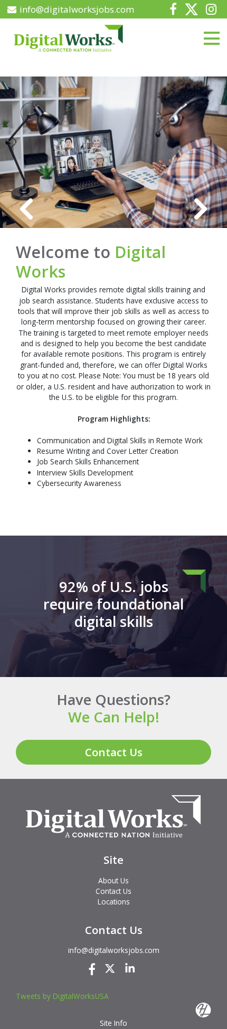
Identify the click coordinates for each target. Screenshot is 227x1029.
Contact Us (114, 752)
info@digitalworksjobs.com (77, 9)
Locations (114, 902)
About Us (113, 880)
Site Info (113, 1023)
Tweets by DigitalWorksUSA (62, 996)
